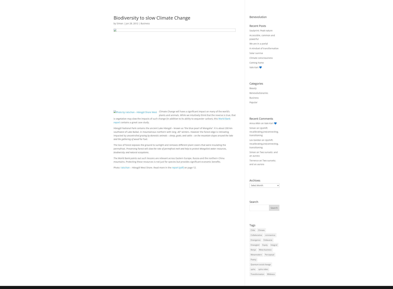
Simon (120, 23)
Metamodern (256, 254)
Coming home (256, 62)
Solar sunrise (256, 53)
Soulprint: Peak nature (260, 30)
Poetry (253, 259)
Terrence (254, 160)
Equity (265, 245)
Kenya (253, 249)
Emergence (256, 240)
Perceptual (269, 254)
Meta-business (265, 249)
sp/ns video (263, 269)
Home (214, 3)
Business (268, 3)
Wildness (271, 274)
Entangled (255, 245)
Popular (253, 102)
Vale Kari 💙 (255, 67)
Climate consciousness (261, 57)
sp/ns (253, 269)
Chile (253, 230)
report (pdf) (178, 167)
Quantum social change (261, 264)
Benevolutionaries (248, 3)
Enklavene (268, 240)
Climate (261, 230)
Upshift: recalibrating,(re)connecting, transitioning (264, 132)
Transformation (257, 274)
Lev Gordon (255, 140)
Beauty (229, 3)
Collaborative (256, 235)
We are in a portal (258, 43)
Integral (274, 245)
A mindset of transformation (264, 48)
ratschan (125, 167)
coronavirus (270, 235)
